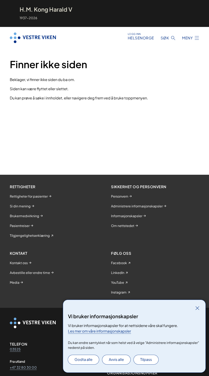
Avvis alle (116, 359)
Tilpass (146, 359)
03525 (15, 349)
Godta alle (83, 359)
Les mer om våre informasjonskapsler (99, 331)
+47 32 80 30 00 (23, 367)
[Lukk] (197, 308)
